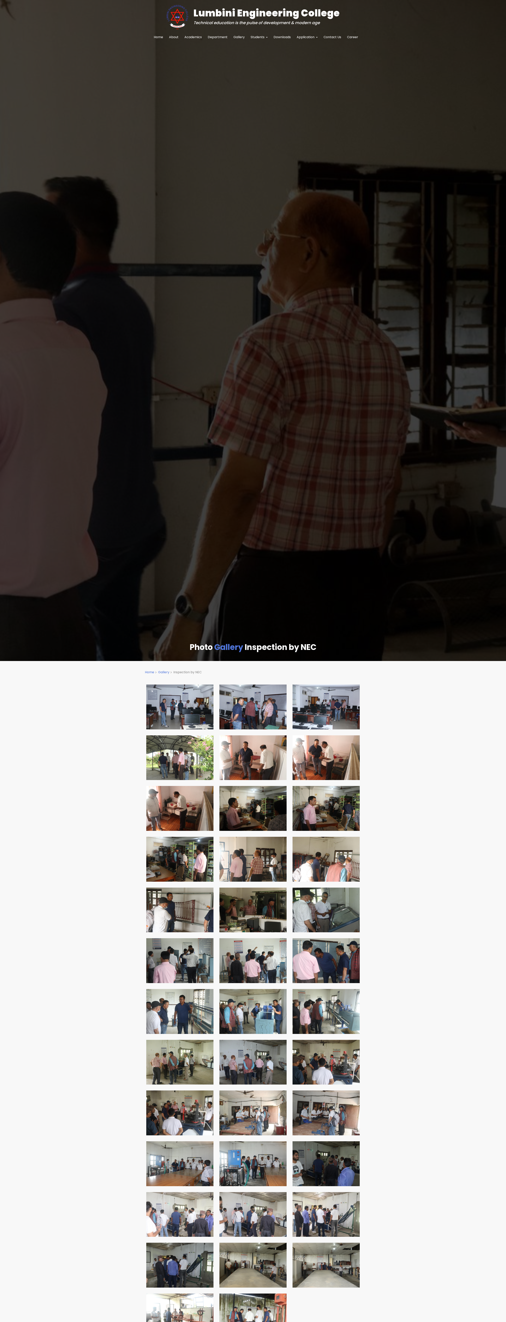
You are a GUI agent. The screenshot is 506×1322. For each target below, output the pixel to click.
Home (158, 37)
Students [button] (258, 37)
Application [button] (306, 37)
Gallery (239, 37)
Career (352, 37)
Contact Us (332, 37)
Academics (193, 37)
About (173, 37)
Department (218, 37)
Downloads (282, 37)
